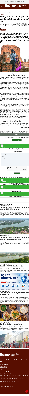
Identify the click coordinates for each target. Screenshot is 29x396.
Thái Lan (11, 131)
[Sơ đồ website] (14, 2)
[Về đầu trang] (26, 391)
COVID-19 (7, 131)
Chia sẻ (3, 29)
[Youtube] (18, 2)
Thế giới (8, 12)
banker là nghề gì (5, 198)
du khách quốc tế (17, 131)
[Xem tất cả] (2, 6)
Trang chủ (4, 12)
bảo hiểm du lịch (6, 132)
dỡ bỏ (26, 131)
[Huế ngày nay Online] (16, 6)
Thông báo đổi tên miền (7, 386)
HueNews (21, 2)
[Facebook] (16, 2)
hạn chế (23, 131)
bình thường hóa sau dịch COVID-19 (18, 132)
